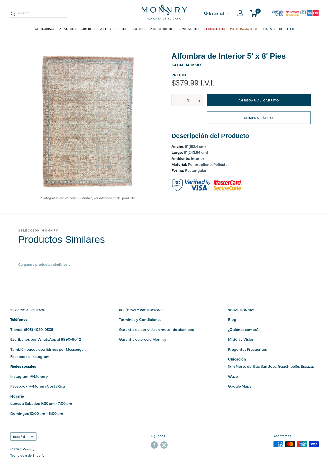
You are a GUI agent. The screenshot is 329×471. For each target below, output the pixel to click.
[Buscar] (13, 13)
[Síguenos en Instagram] (164, 445)
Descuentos (214, 29)
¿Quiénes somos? (243, 329)
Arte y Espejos (113, 29)
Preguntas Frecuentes (247, 349)
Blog (232, 319)
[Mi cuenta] (240, 13)
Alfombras (45, 29)
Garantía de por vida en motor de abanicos (156, 329)
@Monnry (39, 376)
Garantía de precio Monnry (142, 339)
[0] (253, 13)
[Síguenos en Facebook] (154, 445)
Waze (233, 376)
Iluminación (188, 29)
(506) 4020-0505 (38, 329)
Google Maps (239, 386)
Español (19, 436)
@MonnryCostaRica (47, 386)
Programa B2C (243, 29)
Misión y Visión (241, 339)
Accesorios (161, 29)
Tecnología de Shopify (27, 455)
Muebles (88, 29)
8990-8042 (71, 339)
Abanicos (68, 29)
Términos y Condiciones (140, 319)
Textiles (138, 29)
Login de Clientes (278, 29)
